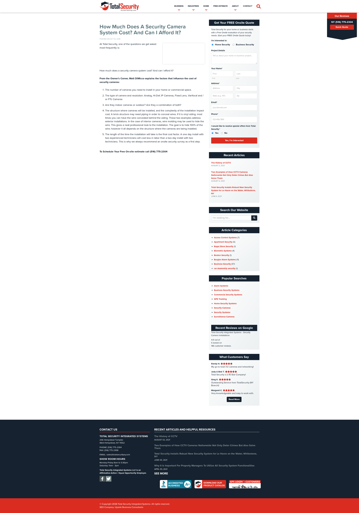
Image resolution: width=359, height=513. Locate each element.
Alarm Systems (221, 286)
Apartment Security (223, 242)
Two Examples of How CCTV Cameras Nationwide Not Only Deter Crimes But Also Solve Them (232, 175)
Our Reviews (342, 16)
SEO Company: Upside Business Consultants (121, 507)
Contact (247, 6)
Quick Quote (342, 27)
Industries (193, 6)
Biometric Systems (223, 250)
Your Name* (216, 68)
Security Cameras (222, 308)
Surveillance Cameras (224, 316)
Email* (214, 102)
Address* (215, 83)
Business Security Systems (226, 290)
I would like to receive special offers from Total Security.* (233, 127)
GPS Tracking (220, 299)
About (235, 6)
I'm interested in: (219, 40)
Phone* (214, 114)
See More (161, 473)
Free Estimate (220, 6)
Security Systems (222, 312)
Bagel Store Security (223, 246)
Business (178, 6)
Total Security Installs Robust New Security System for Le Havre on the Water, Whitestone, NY (233, 190)
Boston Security (221, 255)
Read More (234, 399)
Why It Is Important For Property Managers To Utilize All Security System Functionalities (204, 465)
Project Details (218, 50)
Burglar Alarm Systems (225, 259)
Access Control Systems (225, 237)
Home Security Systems (225, 303)
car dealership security (224, 268)
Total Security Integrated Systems (119, 6)
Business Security (222, 264)
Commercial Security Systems (228, 294)
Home (206, 6)
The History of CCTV (221, 163)
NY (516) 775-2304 (342, 22)
